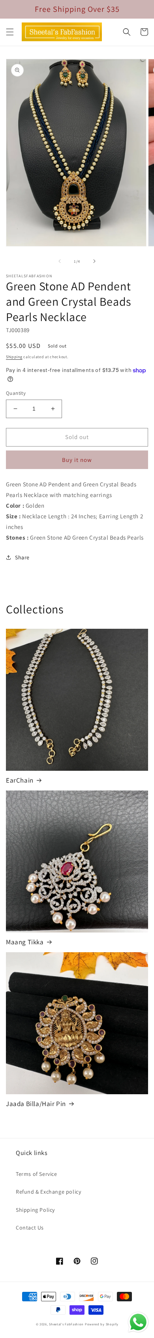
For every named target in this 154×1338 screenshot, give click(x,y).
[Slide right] (94, 261)
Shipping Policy (35, 1209)
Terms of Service (36, 1173)
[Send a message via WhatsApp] (138, 1322)
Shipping (14, 356)
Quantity (16, 393)
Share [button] (22, 557)
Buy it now (77, 459)
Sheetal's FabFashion (66, 1324)
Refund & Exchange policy (48, 1191)
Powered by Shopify (101, 1324)
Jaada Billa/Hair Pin (36, 1103)
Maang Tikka (25, 942)
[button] (10, 32)
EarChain (20, 780)
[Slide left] (59, 261)
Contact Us (30, 1227)
